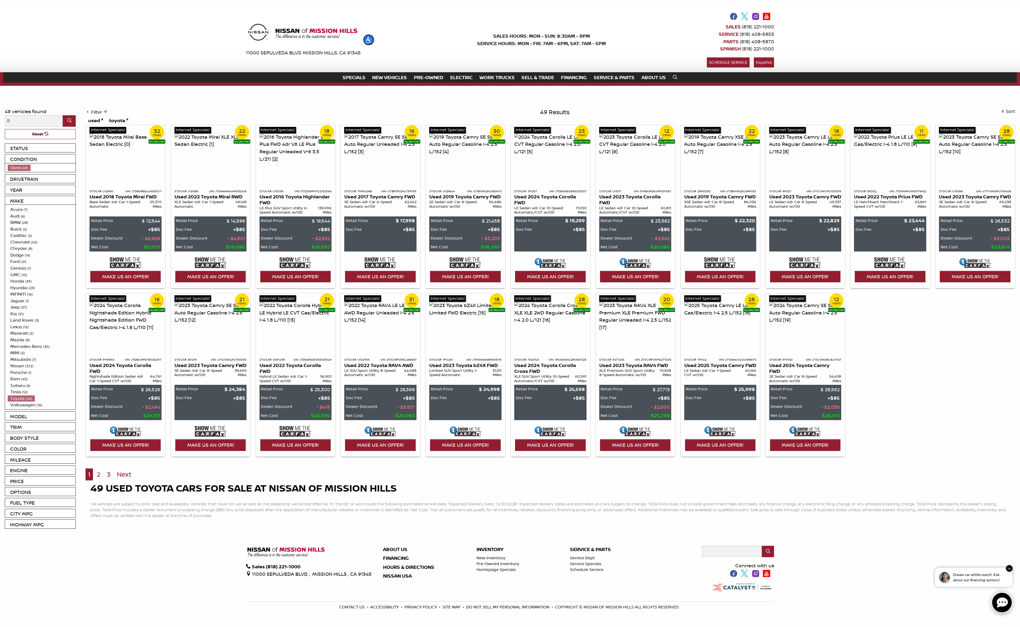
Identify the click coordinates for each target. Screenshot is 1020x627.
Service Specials (585, 563)
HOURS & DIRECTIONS (408, 567)
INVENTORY (490, 549)
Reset (38, 134)
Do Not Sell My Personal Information (508, 607)
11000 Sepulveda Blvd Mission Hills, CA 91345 (303, 52)
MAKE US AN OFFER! (125, 276)
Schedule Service (728, 62)
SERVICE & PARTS (590, 549)
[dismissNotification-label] (1009, 569)
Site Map (452, 607)
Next (124, 474)
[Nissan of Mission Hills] (302, 33)
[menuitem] (42, 167)
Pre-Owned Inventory (498, 563)
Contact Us (352, 607)
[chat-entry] (1002, 602)
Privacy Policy (421, 607)
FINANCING (396, 558)
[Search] (69, 121)
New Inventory (491, 558)
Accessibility (385, 607)
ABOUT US (395, 549)
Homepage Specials (496, 569)
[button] (368, 40)
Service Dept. (583, 558)
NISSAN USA (397, 576)
